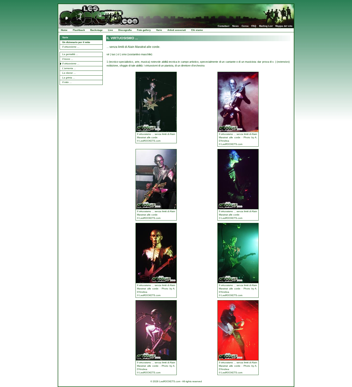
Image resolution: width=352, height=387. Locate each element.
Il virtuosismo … (70, 46)
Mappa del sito (283, 26)
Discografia (125, 30)
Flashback (79, 30)
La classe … (69, 73)
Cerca (245, 26)
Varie (159, 30)
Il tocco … (67, 59)
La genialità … (70, 54)
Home (64, 30)
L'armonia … (69, 68)
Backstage (96, 30)
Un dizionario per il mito (76, 42)
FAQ (253, 26)
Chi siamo (197, 30)
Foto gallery (144, 30)
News (235, 26)
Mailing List (266, 26)
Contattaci (223, 26)
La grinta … (68, 77)
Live (110, 30)
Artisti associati (176, 30)
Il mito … (67, 82)
